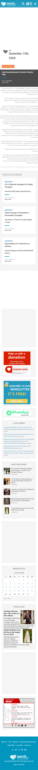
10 (27, 583)
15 (19, 587)
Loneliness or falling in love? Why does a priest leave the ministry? (22, 490)
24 (27, 590)
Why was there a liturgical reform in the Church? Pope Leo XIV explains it (22, 499)
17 (27, 587)
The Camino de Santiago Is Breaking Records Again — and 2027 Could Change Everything (21, 470)
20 (10, 590)
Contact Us (27, 745)
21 (14, 590)
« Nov (5, 598)
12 (6, 587)
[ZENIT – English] (10, 4)
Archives (9, 182)
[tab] (11, 701)
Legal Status (11, 745)
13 (10, 587)
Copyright (20, 745)
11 (32, 583)
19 (6, 590)
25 (32, 590)
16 (23, 587)
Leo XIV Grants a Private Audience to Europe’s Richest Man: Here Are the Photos (21, 480)
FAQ (10, 742)
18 (32, 587)
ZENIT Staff (5, 82)
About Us (4, 742)
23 (23, 590)
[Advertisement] (19, 27)
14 (14, 587)
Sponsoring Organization (28, 742)
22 (19, 590)
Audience (16, 742)
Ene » (9, 598)
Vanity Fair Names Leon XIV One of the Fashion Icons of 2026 (22, 509)
